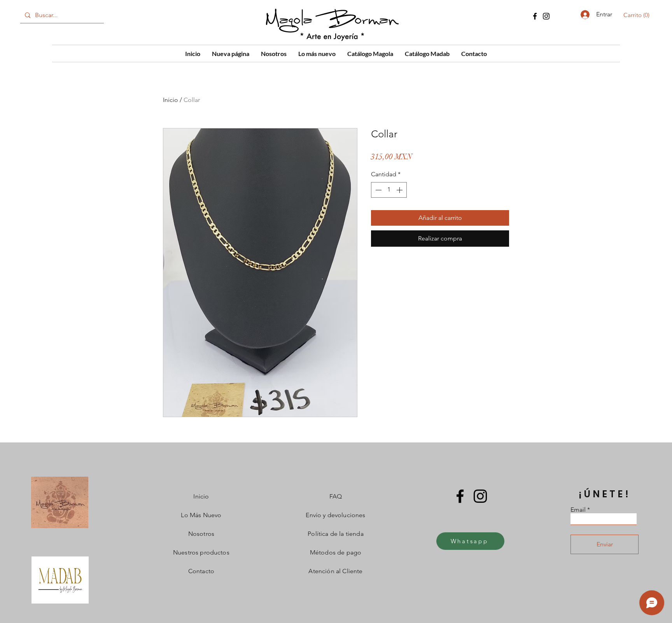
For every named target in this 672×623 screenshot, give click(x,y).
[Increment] (400, 190)
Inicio (170, 100)
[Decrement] (377, 190)
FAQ (335, 496)
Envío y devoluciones (335, 515)
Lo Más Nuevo (201, 515)
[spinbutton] (389, 190)
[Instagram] (546, 16)
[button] (638, 15)
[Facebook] (534, 16)
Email (578, 510)
